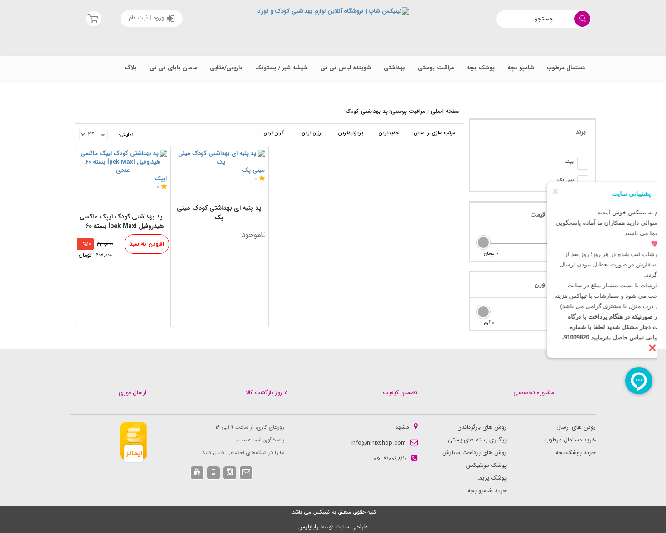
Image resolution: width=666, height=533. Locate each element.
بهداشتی (394, 68)
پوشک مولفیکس (486, 465)
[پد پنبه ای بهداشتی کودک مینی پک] (220, 158)
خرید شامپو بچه (487, 490)
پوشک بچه (481, 68)
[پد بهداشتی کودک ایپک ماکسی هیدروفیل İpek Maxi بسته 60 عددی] (122, 162)
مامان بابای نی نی (173, 68)
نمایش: (126, 135)
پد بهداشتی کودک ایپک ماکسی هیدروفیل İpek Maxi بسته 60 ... (121, 221)
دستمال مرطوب (566, 68)
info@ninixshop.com (378, 443)
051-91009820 (390, 459)
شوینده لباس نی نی (345, 68)
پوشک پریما (492, 478)
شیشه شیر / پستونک (281, 68)
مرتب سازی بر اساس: (433, 133)
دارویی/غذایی (226, 68)
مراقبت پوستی (436, 68)
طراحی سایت (351, 527)
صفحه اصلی (445, 111)
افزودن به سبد (147, 244)
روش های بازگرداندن (482, 427)
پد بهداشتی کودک (366, 111)
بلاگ (131, 68)
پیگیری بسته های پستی (477, 440)
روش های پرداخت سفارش (474, 452)
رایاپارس (308, 527)
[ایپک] (582, 163)
